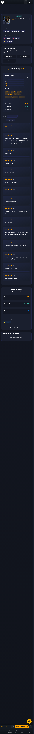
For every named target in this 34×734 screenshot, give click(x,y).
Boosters (7, 10)
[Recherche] (25, 2)
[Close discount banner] (30, 726)
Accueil (2, 10)
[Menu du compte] (30, 2)
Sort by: (4, 116)
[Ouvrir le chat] (29, 721)
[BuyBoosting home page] (2, 2)
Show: (4, 120)
